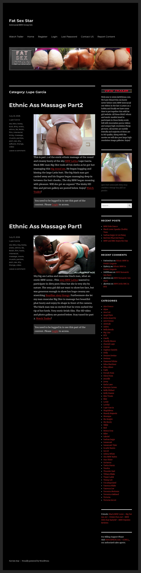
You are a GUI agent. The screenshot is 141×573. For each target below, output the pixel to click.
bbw (15, 123)
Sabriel (106, 436)
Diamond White (110, 361)
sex (15, 141)
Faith (105, 370)
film (11, 132)
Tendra (106, 468)
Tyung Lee (107, 480)
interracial (18, 132)
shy (19, 141)
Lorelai (106, 405)
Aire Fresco (108, 306)
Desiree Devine (109, 355)
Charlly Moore (109, 341)
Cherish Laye (109, 344)
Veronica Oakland (111, 494)
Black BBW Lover (116, 514)
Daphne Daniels (110, 350)
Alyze (105, 309)
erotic (21, 126)
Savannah (107, 442)
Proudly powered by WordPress (35, 561)
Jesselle (106, 379)
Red (105, 428)
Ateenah (107, 324)
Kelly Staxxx (108, 393)
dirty (16, 126)
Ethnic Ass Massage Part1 (45, 226)
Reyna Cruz (108, 431)
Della (105, 353)
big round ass (58, 168)
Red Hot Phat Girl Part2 (113, 238)
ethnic (12, 129)
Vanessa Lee (108, 488)
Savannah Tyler (110, 445)
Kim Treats (108, 396)
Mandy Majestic (110, 413)
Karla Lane (108, 384)
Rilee (105, 434)
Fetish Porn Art (116, 517)
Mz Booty (107, 422)
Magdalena (108, 410)
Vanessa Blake (109, 486)
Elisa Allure (108, 367)
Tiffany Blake (109, 474)
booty (20, 123)
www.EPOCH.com (113, 540)
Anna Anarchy (109, 318)
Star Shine (107, 460)
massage (19, 135)
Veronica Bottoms (111, 491)
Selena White (109, 454)
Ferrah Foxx (108, 373)
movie (21, 256)
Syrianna (107, 462)
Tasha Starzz (109, 465)
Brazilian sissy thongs (58, 295)
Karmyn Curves (110, 387)
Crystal (106, 347)
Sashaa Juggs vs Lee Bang (114, 235)
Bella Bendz (108, 329)
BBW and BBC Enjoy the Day (115, 241)
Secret (106, 451)
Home (30, 36)
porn (11, 141)
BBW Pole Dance (110, 226)
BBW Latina (71, 161)
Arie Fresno (108, 321)
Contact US (87, 36)
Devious (106, 358)
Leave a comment (17, 150)
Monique (107, 416)
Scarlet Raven (109, 448)
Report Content (106, 36)
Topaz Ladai (108, 477)
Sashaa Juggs (109, 439)
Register (42, 36)
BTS (105, 335)
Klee (105, 399)
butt (11, 126)
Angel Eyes (108, 315)
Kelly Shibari (108, 390)
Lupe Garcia (14, 120)
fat (17, 129)
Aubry (106, 327)
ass (10, 123)
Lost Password (69, 36)
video (11, 147)
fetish (21, 129)
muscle (12, 138)
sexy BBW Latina (69, 280)
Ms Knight (108, 419)
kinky (11, 135)
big (19, 245)
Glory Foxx (108, 376)
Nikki (105, 425)
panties (20, 138)
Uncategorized (109, 483)
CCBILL (126, 540)
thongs (20, 144)
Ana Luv (106, 312)
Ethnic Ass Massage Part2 (46, 105)
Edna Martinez (109, 364)
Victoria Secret (109, 500)
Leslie (106, 402)
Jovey (105, 381)
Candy (106, 338)
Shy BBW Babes (110, 457)
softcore (12, 144)
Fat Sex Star (21, 20)
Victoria (106, 497)
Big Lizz (106, 332)
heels (21, 250)
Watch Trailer (16, 36)
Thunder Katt (109, 471)
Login (54, 36)
